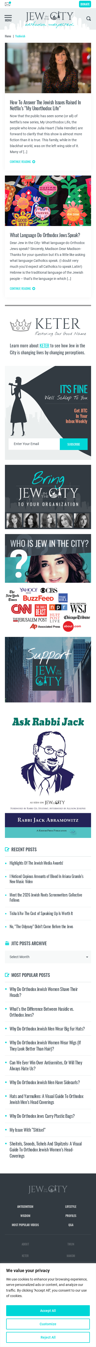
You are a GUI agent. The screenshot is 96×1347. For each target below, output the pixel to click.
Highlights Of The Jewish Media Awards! (36, 863)
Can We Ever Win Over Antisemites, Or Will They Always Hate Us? (46, 1065)
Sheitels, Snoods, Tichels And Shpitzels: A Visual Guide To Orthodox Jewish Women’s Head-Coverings (46, 1149)
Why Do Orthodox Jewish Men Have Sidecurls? (45, 1082)
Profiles (70, 1215)
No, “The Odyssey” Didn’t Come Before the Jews (41, 926)
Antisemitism (25, 1206)
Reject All (48, 1337)
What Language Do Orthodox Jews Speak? (45, 235)
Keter (25, 1256)
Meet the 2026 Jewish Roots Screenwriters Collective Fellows (46, 897)
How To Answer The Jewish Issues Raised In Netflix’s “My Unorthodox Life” (45, 105)
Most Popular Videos (25, 1225)
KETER (44, 345)
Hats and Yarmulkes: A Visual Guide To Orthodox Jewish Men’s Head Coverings (46, 1099)
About (25, 1244)
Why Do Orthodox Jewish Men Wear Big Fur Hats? (47, 1028)
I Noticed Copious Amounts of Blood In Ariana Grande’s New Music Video (46, 878)
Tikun (70, 1244)
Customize (48, 1324)
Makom (71, 1256)
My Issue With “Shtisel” (28, 1129)
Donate (85, 4)
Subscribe (73, 444)
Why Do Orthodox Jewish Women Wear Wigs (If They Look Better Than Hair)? (45, 1045)
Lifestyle (70, 1206)
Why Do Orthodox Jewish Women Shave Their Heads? (44, 992)
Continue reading (20, 161)
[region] (48, 1305)
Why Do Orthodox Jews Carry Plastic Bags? (42, 1116)
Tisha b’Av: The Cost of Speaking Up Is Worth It (41, 913)
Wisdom (25, 1215)
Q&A (70, 1225)
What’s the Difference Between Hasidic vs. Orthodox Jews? (42, 1012)
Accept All (48, 1311)
